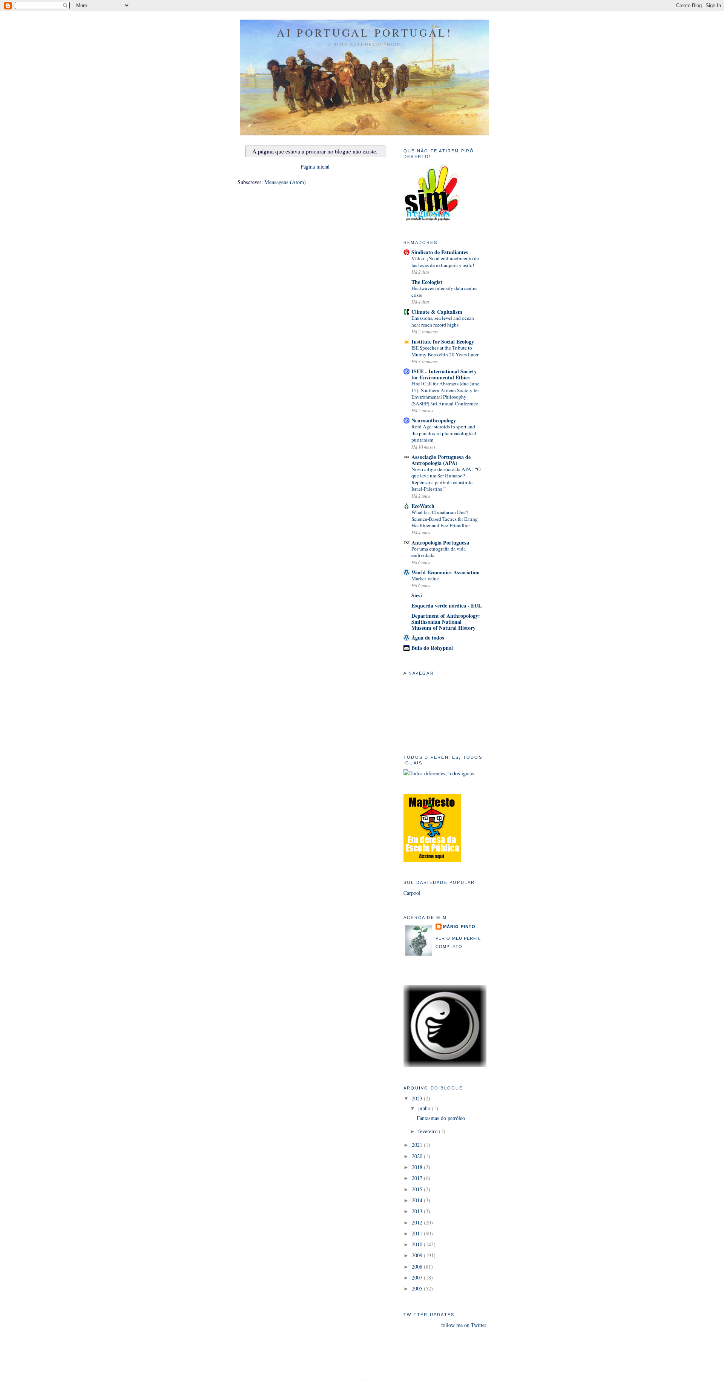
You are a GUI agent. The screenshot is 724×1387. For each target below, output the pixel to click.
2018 (418, 1167)
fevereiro (428, 1131)
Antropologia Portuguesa (440, 542)
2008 (418, 1266)
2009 (418, 1255)
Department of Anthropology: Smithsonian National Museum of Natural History (445, 622)
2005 (418, 1288)
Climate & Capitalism (436, 312)
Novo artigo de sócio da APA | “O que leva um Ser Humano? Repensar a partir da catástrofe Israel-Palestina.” (446, 479)
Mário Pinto (459, 926)
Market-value (425, 578)
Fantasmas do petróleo (441, 1118)
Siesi (416, 595)
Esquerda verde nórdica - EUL (446, 605)
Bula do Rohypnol (432, 648)
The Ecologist (426, 282)
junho (425, 1108)
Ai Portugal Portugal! (364, 32)
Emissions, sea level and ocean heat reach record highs (442, 321)
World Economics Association (445, 572)
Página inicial (315, 166)
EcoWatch (422, 506)
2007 (418, 1277)
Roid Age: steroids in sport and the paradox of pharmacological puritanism (443, 433)
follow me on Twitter (463, 1325)
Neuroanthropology (433, 420)
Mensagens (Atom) (285, 182)
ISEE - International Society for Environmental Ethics (444, 374)
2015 (418, 1189)
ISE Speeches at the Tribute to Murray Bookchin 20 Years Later (445, 351)
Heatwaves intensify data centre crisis (444, 291)
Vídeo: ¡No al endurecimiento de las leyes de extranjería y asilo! (445, 262)
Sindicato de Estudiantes (439, 252)
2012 (418, 1222)
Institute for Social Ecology (442, 341)
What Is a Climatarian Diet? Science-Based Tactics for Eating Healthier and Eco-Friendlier (444, 519)
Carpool (411, 892)
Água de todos (427, 637)
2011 (418, 1233)
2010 (418, 1244)
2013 (418, 1211)
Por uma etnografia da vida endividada (438, 552)
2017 (418, 1177)
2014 (418, 1200)
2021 (418, 1144)
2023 (418, 1098)
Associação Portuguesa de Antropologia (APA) (441, 460)
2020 (418, 1156)
